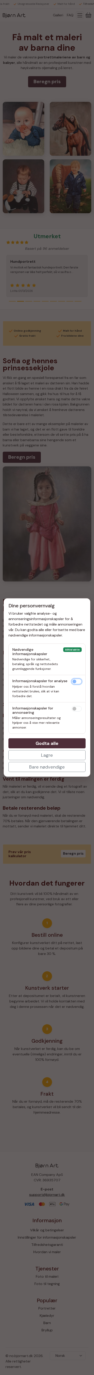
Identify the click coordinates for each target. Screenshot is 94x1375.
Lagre (47, 755)
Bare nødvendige (47, 767)
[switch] (77, 681)
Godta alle (47, 743)
